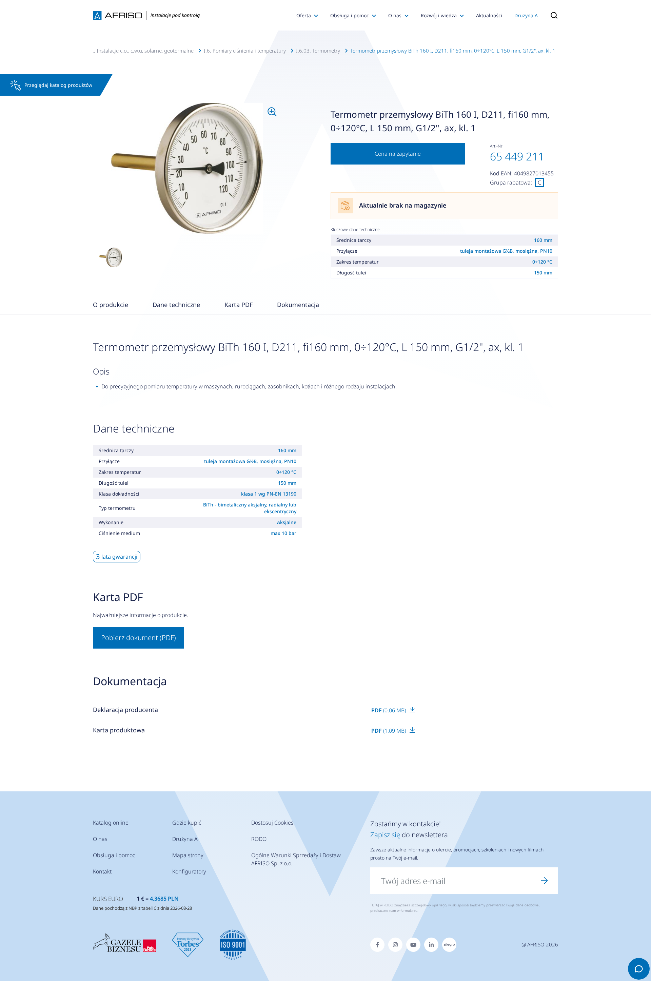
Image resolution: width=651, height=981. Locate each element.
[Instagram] (395, 945)
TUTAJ (374, 905)
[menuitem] (187, 168)
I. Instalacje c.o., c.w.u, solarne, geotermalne (143, 50)
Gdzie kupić (186, 822)
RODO (259, 839)
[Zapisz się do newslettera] (544, 880)
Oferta (303, 15)
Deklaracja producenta (125, 710)
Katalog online (111, 822)
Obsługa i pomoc (349, 15)
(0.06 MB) (389, 710)
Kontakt (102, 871)
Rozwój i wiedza (439, 15)
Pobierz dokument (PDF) (138, 637)
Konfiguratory (189, 871)
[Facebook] (377, 945)
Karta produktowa (119, 730)
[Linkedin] (431, 945)
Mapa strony (187, 855)
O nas (394, 15)
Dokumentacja (298, 305)
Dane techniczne (176, 305)
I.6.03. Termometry (318, 50)
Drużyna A (526, 15)
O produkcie (110, 305)
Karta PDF (238, 305)
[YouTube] (413, 945)
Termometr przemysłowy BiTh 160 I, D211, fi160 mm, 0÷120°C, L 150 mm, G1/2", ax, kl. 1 (452, 50)
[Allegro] (449, 945)
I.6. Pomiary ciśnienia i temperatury (245, 50)
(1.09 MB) (389, 730)
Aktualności (489, 15)
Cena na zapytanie (398, 153)
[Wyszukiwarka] (551, 15)
